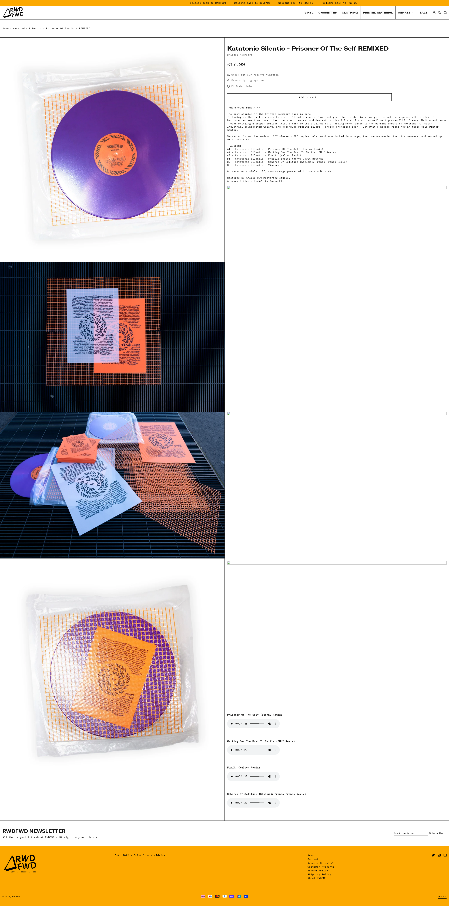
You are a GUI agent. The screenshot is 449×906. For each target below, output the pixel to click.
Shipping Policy (319, 874)
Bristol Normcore (239, 54)
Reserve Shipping (320, 863)
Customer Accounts (320, 866)
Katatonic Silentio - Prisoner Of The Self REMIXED (51, 28)
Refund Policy (317, 870)
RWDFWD (16, 896)
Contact (313, 859)
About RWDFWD (316, 878)
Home (5, 28)
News (310, 855)
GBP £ (441, 896)
